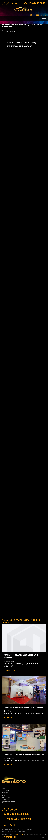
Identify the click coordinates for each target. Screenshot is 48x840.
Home (4, 788)
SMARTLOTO (19, 835)
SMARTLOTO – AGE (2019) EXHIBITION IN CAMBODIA (23, 708)
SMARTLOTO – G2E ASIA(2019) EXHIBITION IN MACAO (24, 755)
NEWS (4, 795)
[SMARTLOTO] (23, 8)
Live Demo (5, 790)
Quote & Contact (8, 802)
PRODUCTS (5, 793)
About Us (5, 800)
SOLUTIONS (6, 797)
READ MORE (8, 670)
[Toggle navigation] (44, 18)
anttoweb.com (10, 837)
